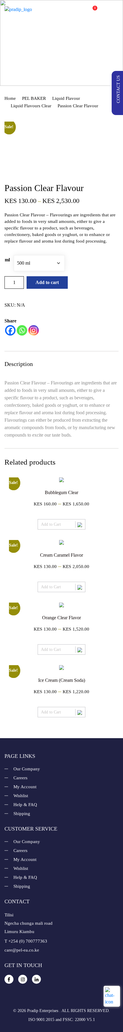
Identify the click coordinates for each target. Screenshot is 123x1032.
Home (10, 98)
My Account (24, 786)
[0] (89, 11)
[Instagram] (33, 330)
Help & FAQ (25, 804)
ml (7, 259)
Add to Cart (51, 524)
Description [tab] (18, 364)
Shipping (21, 813)
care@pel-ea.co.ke (21, 950)
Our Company (26, 768)
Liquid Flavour (66, 98)
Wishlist (20, 795)
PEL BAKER (34, 98)
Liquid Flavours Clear (31, 105)
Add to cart (47, 282)
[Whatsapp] (22, 330)
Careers (20, 777)
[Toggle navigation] (114, 9)
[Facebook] (10, 330)
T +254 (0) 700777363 (25, 941)
